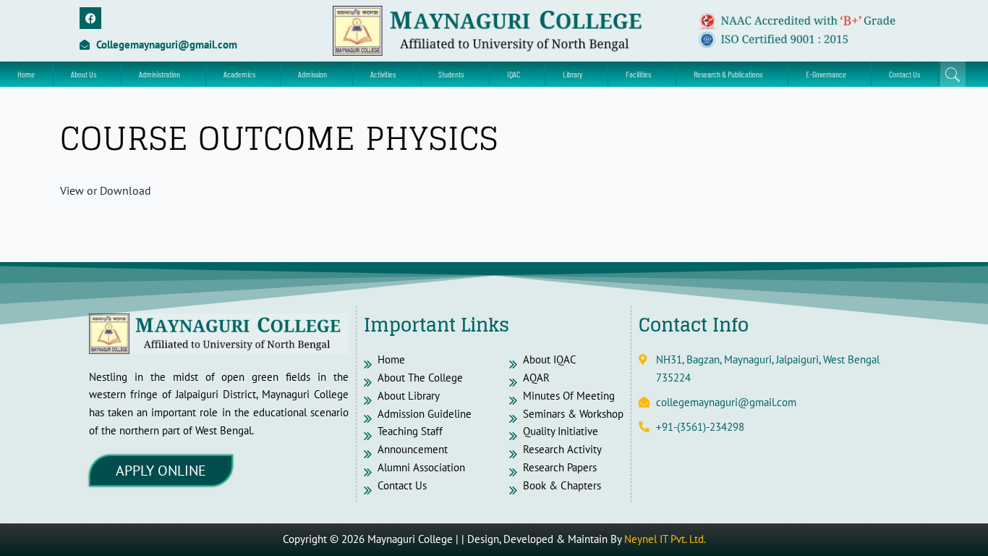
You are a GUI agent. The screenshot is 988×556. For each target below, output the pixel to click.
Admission (312, 74)
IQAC (513, 74)
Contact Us (904, 74)
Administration (159, 74)
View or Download (105, 190)
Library (572, 74)
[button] (88, 73)
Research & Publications (728, 74)
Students (451, 74)
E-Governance (826, 74)
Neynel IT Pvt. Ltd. (665, 539)
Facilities (638, 74)
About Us (83, 74)
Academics (239, 74)
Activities (383, 74)
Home (26, 74)
